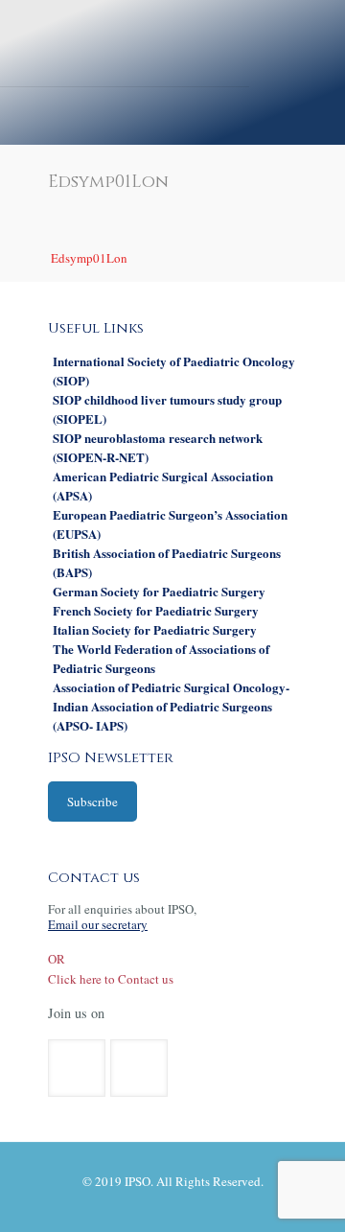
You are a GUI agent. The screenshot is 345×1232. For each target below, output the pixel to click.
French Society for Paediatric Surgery (156, 610)
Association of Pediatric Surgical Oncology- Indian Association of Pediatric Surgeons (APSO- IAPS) (171, 706)
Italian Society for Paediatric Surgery (155, 629)
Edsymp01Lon (89, 258)
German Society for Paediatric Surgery (159, 591)
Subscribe (92, 801)
